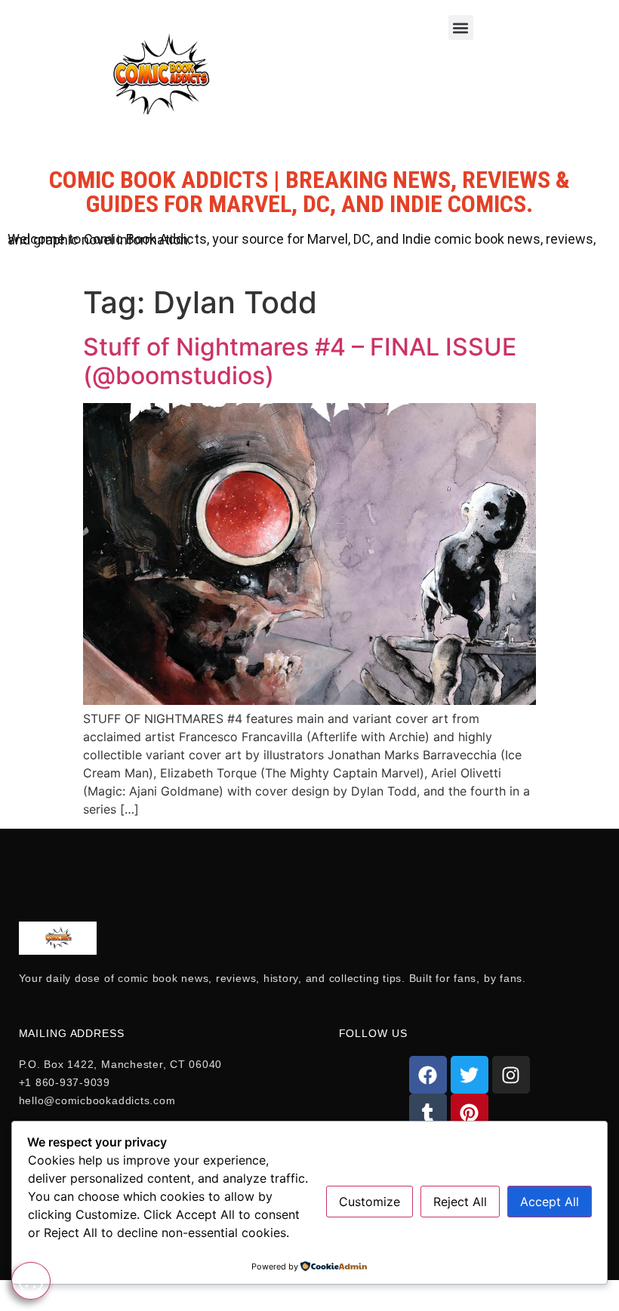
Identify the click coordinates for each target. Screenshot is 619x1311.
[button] (460, 27)
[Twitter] (469, 1075)
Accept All (549, 1201)
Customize (369, 1201)
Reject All (460, 1201)
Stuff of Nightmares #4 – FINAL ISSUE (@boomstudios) (299, 361)
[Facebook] (428, 1075)
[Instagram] (511, 1075)
